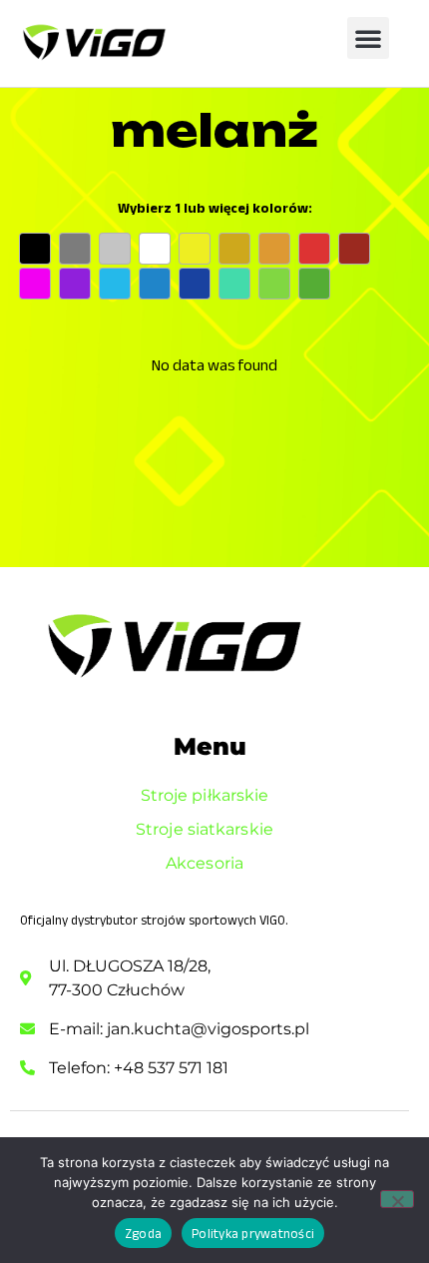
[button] (368, 38)
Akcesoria (204, 863)
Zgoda (143, 1233)
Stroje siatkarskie (204, 829)
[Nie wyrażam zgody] (397, 1199)
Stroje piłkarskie (205, 795)
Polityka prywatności (253, 1233)
